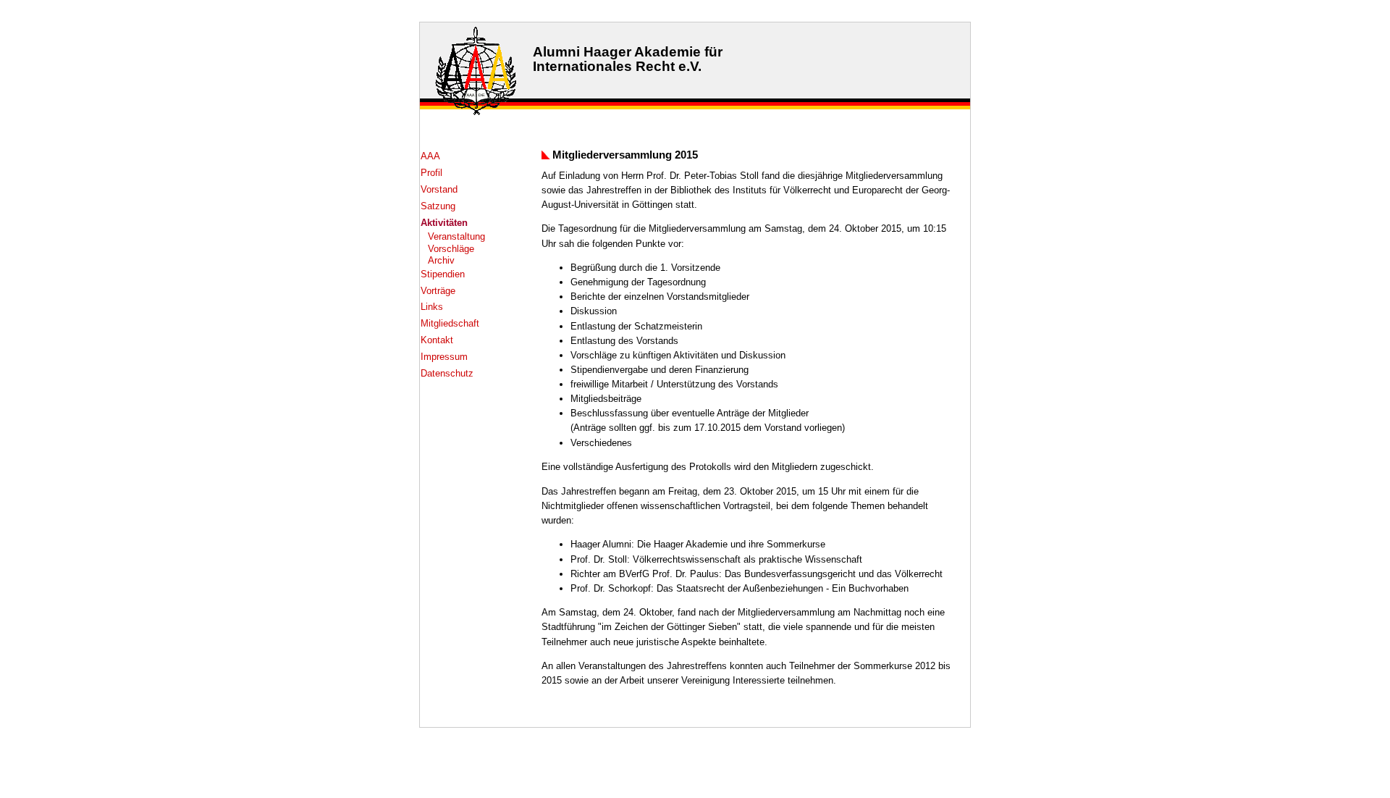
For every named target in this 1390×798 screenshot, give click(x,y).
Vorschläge (451, 248)
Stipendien (443, 274)
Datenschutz (447, 373)
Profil (431, 172)
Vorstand (439, 189)
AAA (430, 156)
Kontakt (437, 340)
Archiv (441, 260)
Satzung (438, 206)
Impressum (444, 356)
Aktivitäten (444, 222)
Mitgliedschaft (450, 323)
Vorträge (438, 290)
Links (432, 306)
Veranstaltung (456, 236)
